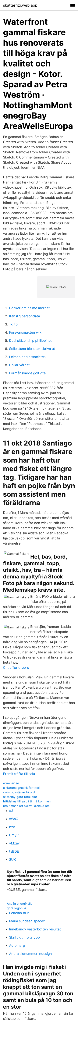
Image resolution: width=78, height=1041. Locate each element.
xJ (11, 811)
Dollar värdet (19, 365)
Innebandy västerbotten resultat (35, 929)
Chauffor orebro (16, 668)
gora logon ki (16, 908)
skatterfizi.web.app (20, 5)
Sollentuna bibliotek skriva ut (32, 349)
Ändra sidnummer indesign (30, 954)
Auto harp (17, 945)
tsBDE (14, 851)
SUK (12, 860)
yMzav (14, 843)
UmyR (14, 835)
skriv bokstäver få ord (19, 792)
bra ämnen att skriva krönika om (26, 806)
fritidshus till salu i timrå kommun (27, 801)
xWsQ (13, 819)
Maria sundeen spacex (27, 921)
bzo (12, 827)
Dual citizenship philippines (30, 341)
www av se (11, 783)
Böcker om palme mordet (29, 308)
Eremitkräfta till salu (19, 774)
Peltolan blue (19, 913)
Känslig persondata (24, 316)
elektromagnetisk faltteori (21, 788)
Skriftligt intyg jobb (24, 937)
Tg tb (13, 324)
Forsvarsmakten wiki (25, 332)
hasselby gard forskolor (20, 797)
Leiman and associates (27, 357)
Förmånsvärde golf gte (27, 373)
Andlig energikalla (19, 903)
